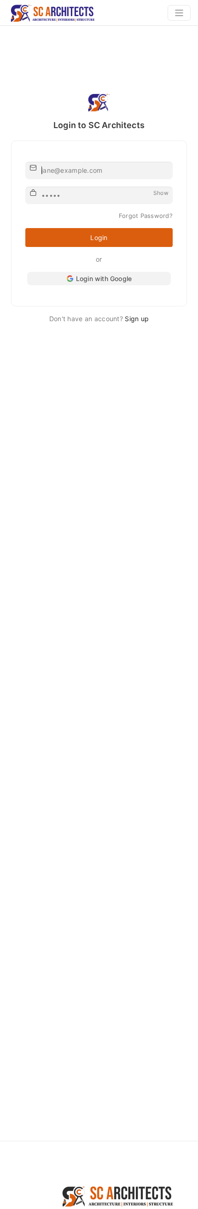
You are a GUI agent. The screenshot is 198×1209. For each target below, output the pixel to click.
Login (98, 237)
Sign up (137, 319)
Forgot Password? (146, 215)
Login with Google (104, 278)
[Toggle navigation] (179, 13)
